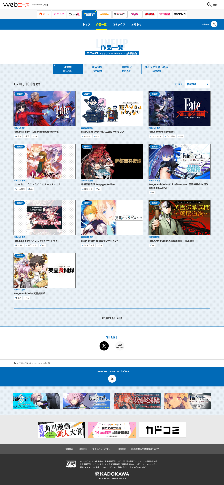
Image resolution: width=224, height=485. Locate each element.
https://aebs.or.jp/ (137, 467)
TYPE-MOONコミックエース (29, 363)
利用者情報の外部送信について (145, 449)
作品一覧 (101, 24)
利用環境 (122, 449)
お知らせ (136, 24)
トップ (86, 24)
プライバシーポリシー (102, 449)
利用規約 (83, 449)
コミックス (118, 24)
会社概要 (69, 449)
